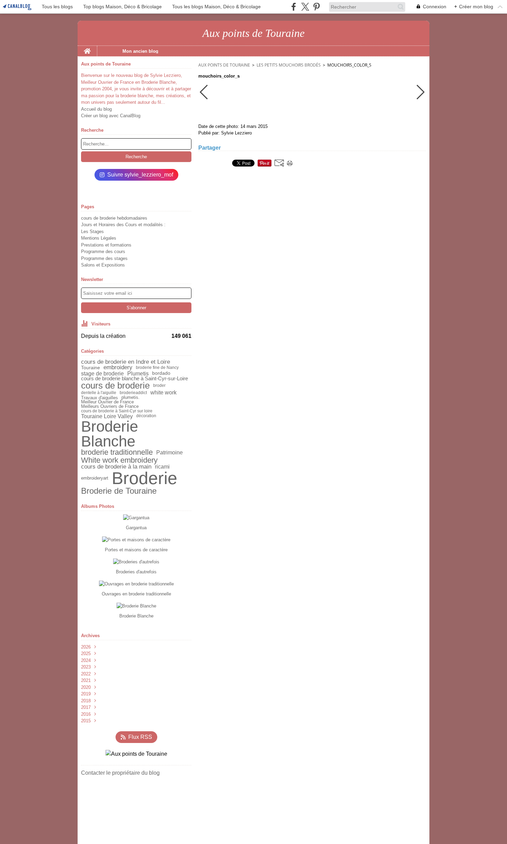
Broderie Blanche (109, 434)
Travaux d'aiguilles (99, 397)
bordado (161, 373)
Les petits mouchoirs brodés (289, 65)
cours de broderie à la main (116, 467)
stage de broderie (102, 373)
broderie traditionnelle (117, 452)
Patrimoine (169, 452)
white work (163, 392)
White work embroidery (119, 460)
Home (87, 48)
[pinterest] (316, 7)
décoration (146, 416)
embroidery (117, 368)
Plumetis (138, 373)
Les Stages (92, 231)
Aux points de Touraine (224, 65)
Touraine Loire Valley (107, 416)
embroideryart (94, 478)
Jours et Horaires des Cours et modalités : (123, 224)
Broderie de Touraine (119, 491)
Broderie (144, 478)
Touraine (90, 367)
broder (159, 385)
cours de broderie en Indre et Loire (125, 362)
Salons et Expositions (103, 265)
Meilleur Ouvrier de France (107, 402)
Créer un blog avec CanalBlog (110, 115)
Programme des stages (104, 258)
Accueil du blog (96, 109)
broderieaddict (133, 393)
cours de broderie (115, 385)
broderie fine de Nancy (157, 367)
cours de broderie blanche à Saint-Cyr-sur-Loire (134, 378)
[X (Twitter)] (305, 7)
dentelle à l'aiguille (98, 393)
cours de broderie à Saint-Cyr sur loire (116, 411)
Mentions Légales (98, 238)
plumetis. (130, 397)
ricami (162, 467)
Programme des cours (103, 251)
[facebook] (293, 7)
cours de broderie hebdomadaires (114, 218)
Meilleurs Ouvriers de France (110, 406)
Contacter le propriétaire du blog (120, 773)
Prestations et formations (106, 245)
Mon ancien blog (140, 51)
